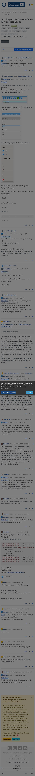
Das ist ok (30, 392)
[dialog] (17, 388)
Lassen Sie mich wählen (9, 392)
